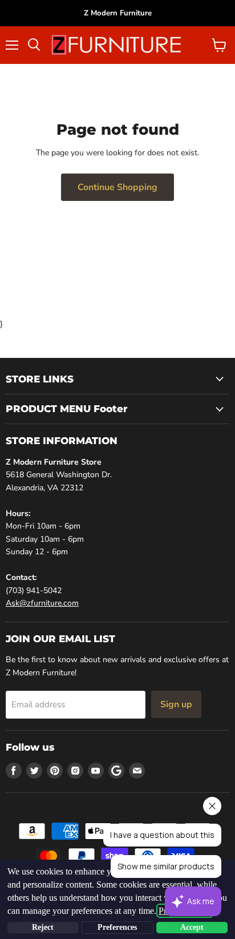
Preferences (117, 927)
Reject (43, 927)
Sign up (176, 704)
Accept (192, 927)
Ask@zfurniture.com (42, 603)
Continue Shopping (117, 187)
